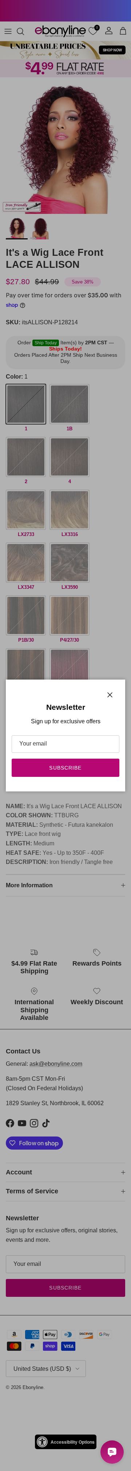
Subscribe (65, 768)
